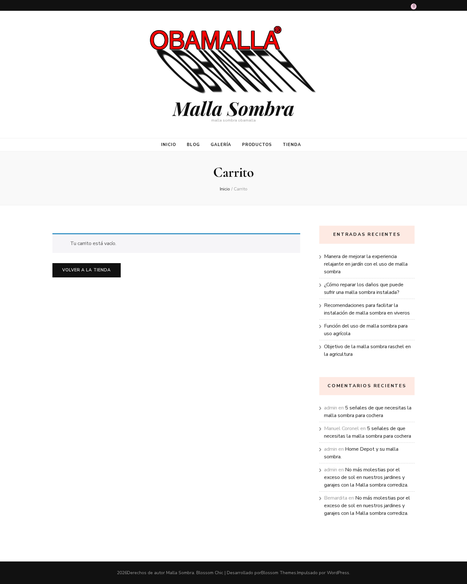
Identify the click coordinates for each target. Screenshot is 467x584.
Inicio (168, 145)
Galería (221, 145)
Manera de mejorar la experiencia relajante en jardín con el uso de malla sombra (366, 264)
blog (193, 145)
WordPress (338, 573)
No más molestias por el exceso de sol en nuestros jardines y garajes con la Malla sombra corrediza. (366, 477)
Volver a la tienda (86, 270)
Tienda (292, 145)
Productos (257, 145)
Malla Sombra (233, 108)
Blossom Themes (278, 573)
